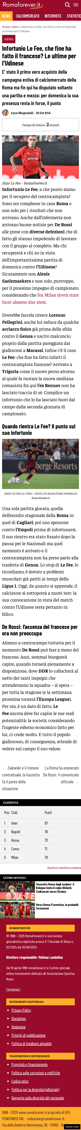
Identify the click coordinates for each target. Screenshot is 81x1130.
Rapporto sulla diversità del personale (37, 1097)
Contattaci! (13, 989)
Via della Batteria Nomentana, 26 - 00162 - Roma (35, 1124)
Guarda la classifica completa (64, 868)
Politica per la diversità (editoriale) (35, 1089)
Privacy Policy (21, 1009)
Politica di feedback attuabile (31, 1043)
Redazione (18, 1026)
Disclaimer (18, 1018)
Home (6, 26)
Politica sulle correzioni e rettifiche (35, 1072)
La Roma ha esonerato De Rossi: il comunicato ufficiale (61, 774)
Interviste (53, 15)
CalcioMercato (27, 15)
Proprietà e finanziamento (29, 1064)
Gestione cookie (72, 1126)
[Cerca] (67, 5)
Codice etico (19, 1080)
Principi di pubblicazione (28, 1034)
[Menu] (76, 5)
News (6, 15)
